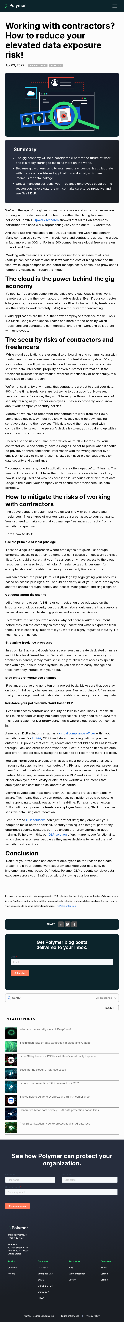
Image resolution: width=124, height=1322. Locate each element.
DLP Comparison (77, 1273)
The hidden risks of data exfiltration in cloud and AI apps (55, 1042)
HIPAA (36, 738)
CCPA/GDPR (44, 1292)
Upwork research (47, 220)
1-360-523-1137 (16, 1237)
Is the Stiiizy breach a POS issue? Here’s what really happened (59, 1056)
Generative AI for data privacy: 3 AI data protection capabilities (59, 1110)
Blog (71, 1267)
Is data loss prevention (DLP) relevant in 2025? (49, 1083)
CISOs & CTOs (45, 1285)
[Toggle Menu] (114, 6)
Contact (104, 1279)
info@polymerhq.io (17, 1234)
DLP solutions (36, 820)
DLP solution (58, 834)
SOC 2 (41, 1279)
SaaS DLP (56, 65)
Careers (104, 1273)
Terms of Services (70, 1316)
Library (72, 1279)
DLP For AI (43, 1267)
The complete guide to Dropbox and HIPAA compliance (55, 1096)
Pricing (11, 1273)
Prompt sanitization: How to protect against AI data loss (55, 1123)
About (104, 1267)
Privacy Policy (93, 1316)
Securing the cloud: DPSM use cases (43, 1069)
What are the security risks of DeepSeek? (45, 1029)
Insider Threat (38, 65)
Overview (12, 1267)
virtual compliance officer (76, 733)
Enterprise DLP (45, 1273)
